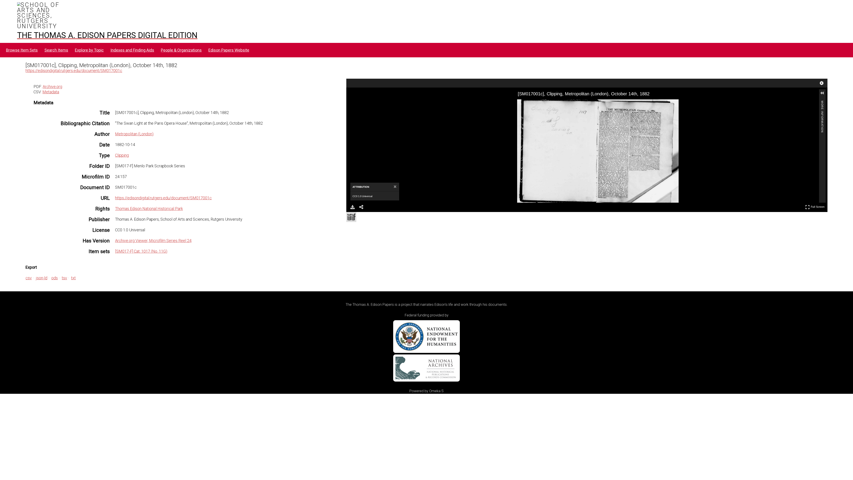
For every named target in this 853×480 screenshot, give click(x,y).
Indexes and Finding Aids (132, 50)
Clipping (122, 155)
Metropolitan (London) (134, 134)
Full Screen (818, 206)
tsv (64, 278)
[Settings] (822, 83)
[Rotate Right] (384, 103)
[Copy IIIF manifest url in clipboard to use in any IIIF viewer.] (351, 217)
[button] (824, 95)
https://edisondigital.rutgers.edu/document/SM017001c (74, 70)
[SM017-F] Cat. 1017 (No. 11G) (141, 251)
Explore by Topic (89, 50)
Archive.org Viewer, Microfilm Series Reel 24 (153, 240)
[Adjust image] (392, 103)
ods (54, 278)
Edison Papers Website (228, 50)
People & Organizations (181, 50)
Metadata (50, 92)
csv (29, 278)
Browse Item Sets (22, 50)
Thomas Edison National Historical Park (149, 208)
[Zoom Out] (376, 103)
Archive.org (52, 86)
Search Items (56, 50)
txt (73, 278)
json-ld (41, 278)
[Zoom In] (368, 103)
